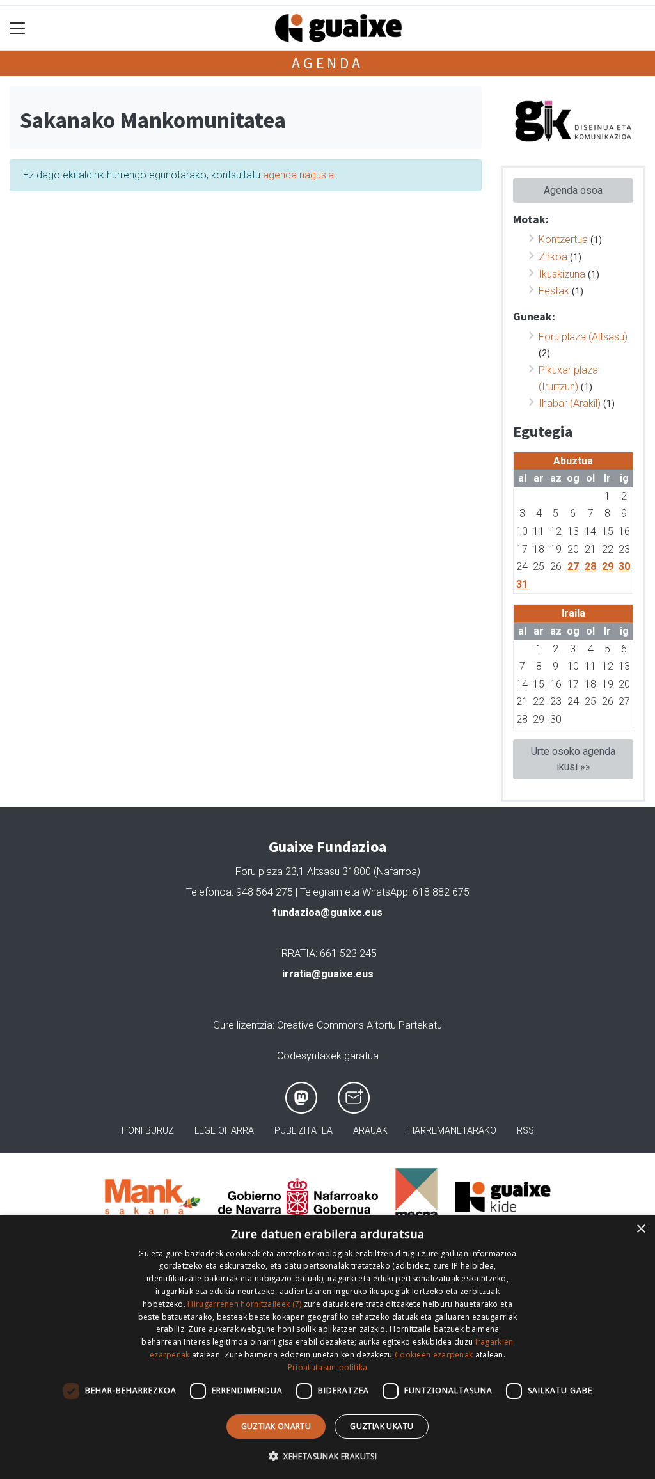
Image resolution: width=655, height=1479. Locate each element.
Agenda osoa (573, 190)
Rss (525, 1130)
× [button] (640, 1229)
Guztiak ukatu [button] (381, 1426)
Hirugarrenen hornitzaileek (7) (244, 1304)
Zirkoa (553, 257)
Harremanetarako (452, 1130)
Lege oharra (224, 1130)
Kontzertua (563, 239)
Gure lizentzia (242, 1025)
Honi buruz (148, 1130)
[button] (327, 1456)
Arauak (370, 1130)
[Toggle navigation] (17, 28)
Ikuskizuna (562, 274)
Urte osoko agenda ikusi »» (573, 759)
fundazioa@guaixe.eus (327, 912)
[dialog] (327, 1347)
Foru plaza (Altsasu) (583, 337)
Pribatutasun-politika (327, 1367)
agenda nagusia (298, 175)
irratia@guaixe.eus (328, 974)
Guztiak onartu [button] (276, 1426)
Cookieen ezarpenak (434, 1354)
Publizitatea (303, 1130)
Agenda (327, 63)
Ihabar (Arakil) (570, 403)
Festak (554, 291)
